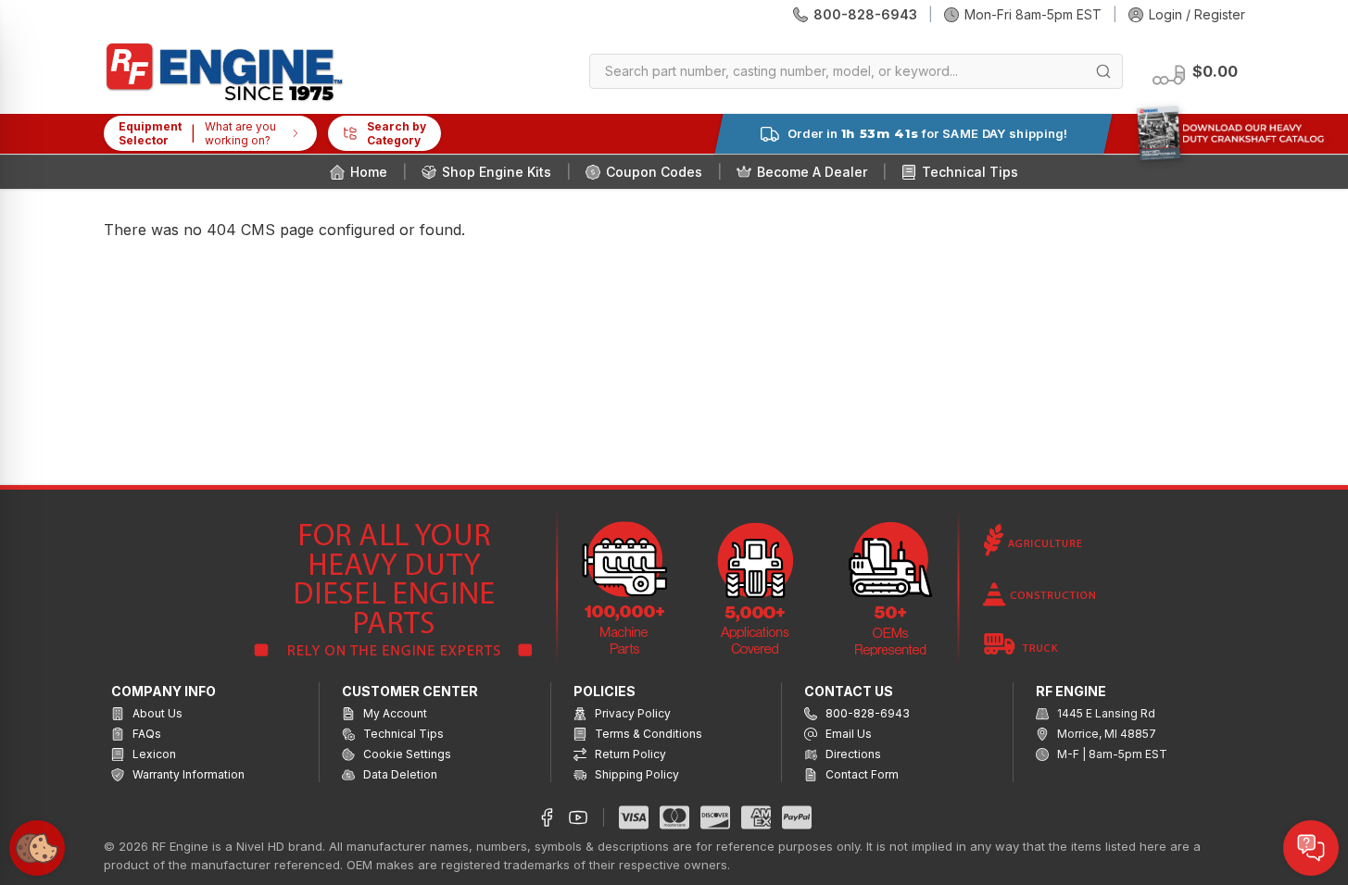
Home (368, 172)
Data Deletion (398, 774)
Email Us (847, 734)
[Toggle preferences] (37, 848)
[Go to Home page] (224, 72)
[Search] (1103, 71)
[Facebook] (546, 817)
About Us (156, 713)
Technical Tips (970, 172)
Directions (852, 754)
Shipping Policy (635, 774)
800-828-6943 (865, 14)
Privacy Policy (631, 713)
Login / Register (1197, 14)
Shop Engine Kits (496, 172)
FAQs (145, 734)
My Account (393, 713)
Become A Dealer (812, 172)
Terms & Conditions (647, 734)
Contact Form (861, 774)
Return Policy (629, 754)
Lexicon (153, 754)
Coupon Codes (654, 172)
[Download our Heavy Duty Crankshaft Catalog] (1230, 133)
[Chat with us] (1311, 848)
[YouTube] (578, 817)
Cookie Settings (405, 754)
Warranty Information (187, 774)
